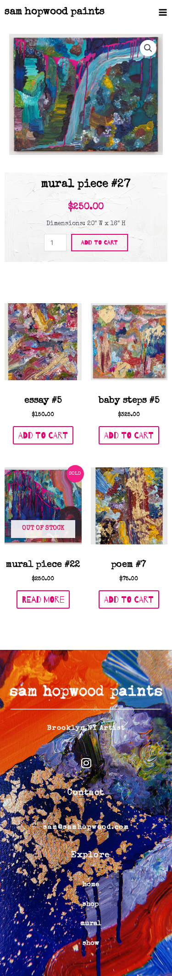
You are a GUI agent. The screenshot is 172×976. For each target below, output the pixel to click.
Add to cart (99, 242)
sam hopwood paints (55, 12)
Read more (43, 599)
